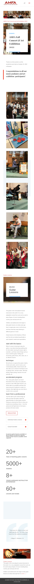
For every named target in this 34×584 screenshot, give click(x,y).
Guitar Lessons (7, 275)
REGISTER (12, 413)
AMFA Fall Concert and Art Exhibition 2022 (15, 21)
